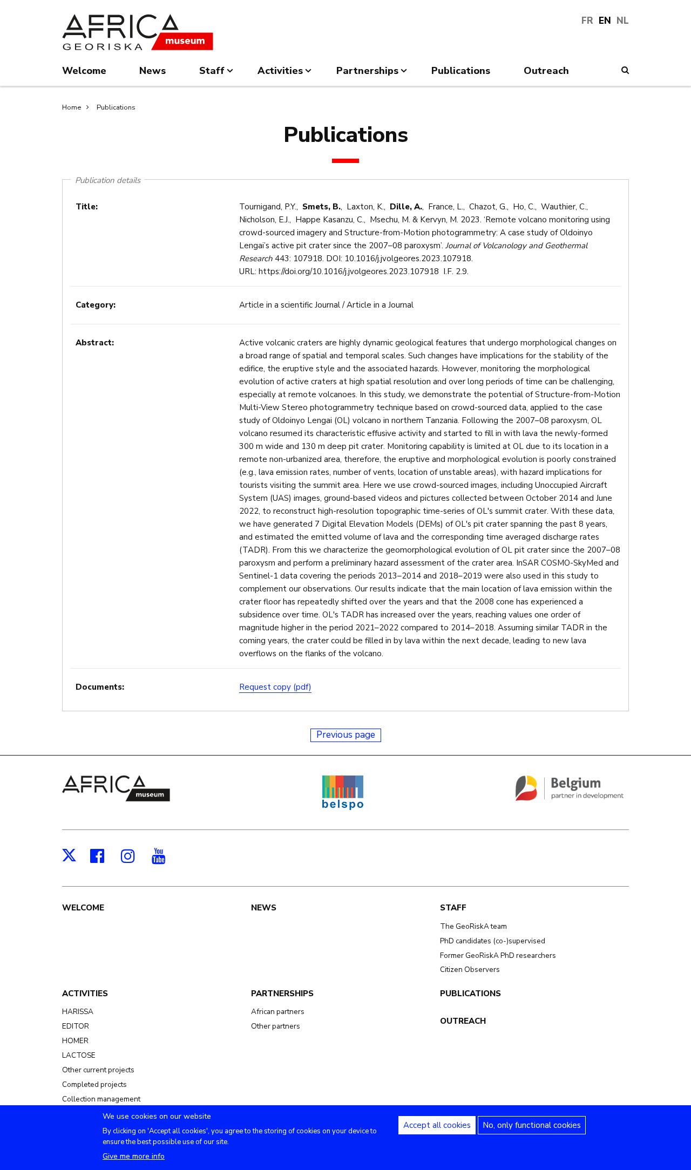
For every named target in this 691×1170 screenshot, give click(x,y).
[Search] (625, 70)
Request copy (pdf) (275, 687)
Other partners (275, 1026)
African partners (277, 1011)
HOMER (75, 1041)
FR (587, 21)
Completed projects (94, 1084)
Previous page (345, 735)
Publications (116, 107)
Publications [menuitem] (460, 70)
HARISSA (77, 1011)
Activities (85, 993)
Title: (87, 206)
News (263, 907)
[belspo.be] (342, 807)
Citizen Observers (470, 969)
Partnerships (282, 993)
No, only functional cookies (532, 1125)
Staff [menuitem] (212, 75)
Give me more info (134, 1156)
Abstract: (95, 342)
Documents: (100, 687)
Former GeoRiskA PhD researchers (498, 955)
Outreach (463, 1021)
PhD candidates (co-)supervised (492, 941)
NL (623, 21)
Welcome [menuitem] (84, 70)
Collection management (101, 1099)
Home (71, 107)
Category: (96, 305)
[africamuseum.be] (116, 798)
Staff (453, 907)
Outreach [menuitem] (546, 70)
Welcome (83, 907)
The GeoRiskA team (473, 926)
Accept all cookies (437, 1125)
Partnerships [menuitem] (367, 75)
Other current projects (98, 1070)
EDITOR (75, 1026)
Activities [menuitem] (280, 75)
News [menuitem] (152, 70)
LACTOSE (79, 1055)
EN (605, 21)
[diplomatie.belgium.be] (570, 798)
